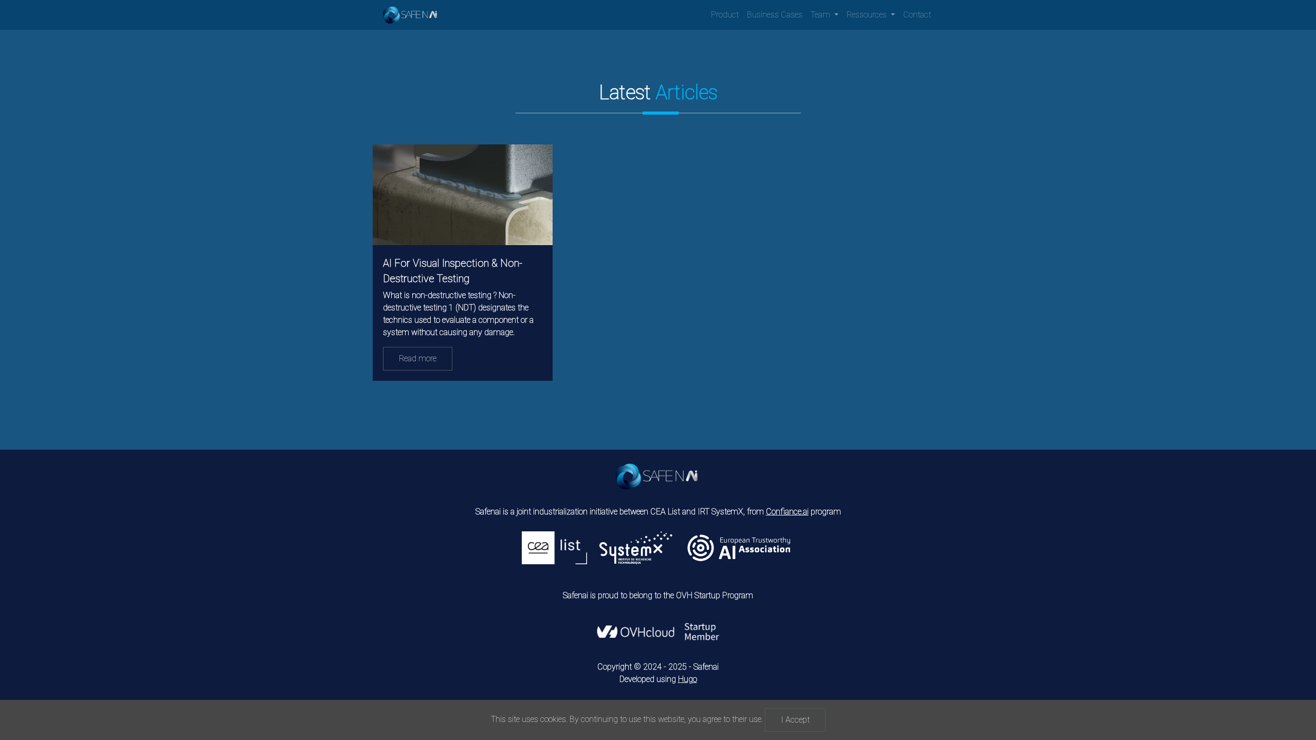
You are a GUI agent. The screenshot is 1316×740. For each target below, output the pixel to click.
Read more (417, 358)
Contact (917, 15)
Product (725, 15)
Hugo (687, 679)
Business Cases (774, 15)
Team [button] (821, 15)
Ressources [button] (868, 15)
